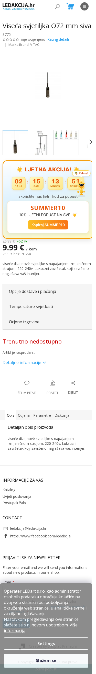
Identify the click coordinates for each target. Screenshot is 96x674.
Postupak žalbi (15, 502)
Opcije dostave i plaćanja (32, 291)
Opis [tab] (10, 415)
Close (35, 377)
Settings (46, 643)
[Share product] (73, 387)
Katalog (9, 489)
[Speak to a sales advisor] (27, 387)
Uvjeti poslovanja (17, 496)
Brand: (29, 44)
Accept (46, 661)
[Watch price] (52, 387)
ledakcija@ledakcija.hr (28, 528)
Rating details (58, 39)
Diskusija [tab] (62, 415)
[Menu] (84, 6)
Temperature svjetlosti (31, 306)
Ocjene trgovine (24, 322)
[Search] (57, 6)
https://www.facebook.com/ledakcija (40, 536)
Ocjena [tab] (24, 415)
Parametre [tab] (42, 415)
